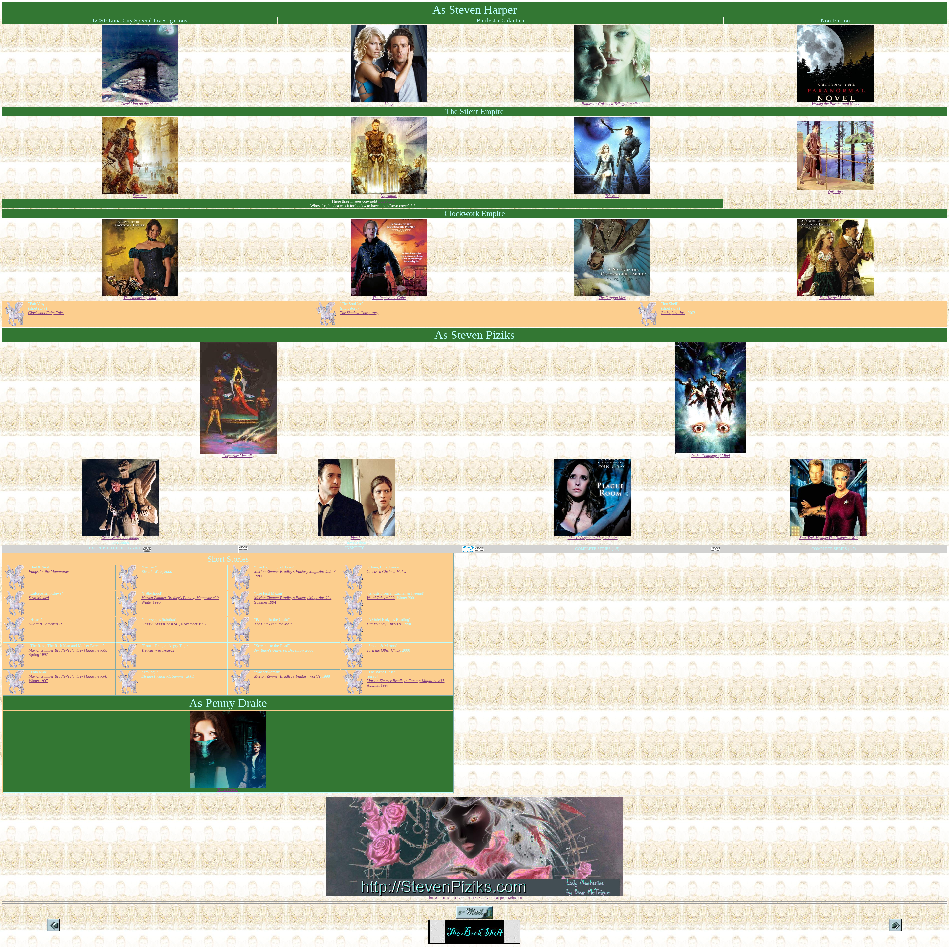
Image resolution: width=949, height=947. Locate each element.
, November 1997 (173, 624)
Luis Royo (386, 201)
